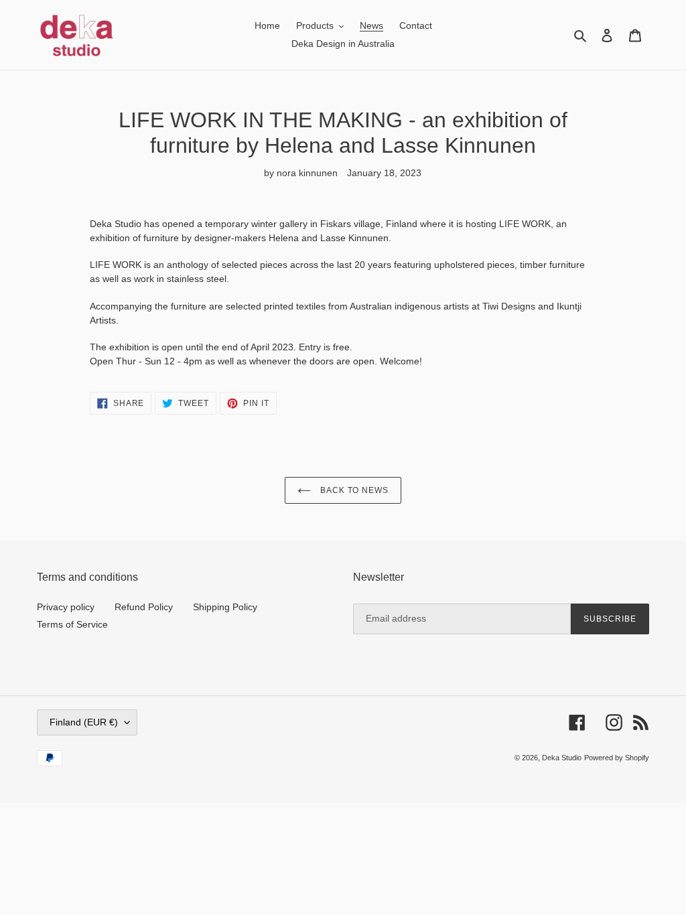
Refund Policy (144, 607)
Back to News (353, 490)
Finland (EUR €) (84, 722)
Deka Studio (561, 758)
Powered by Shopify (616, 758)
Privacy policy (65, 607)
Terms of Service (72, 624)
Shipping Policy (225, 607)
